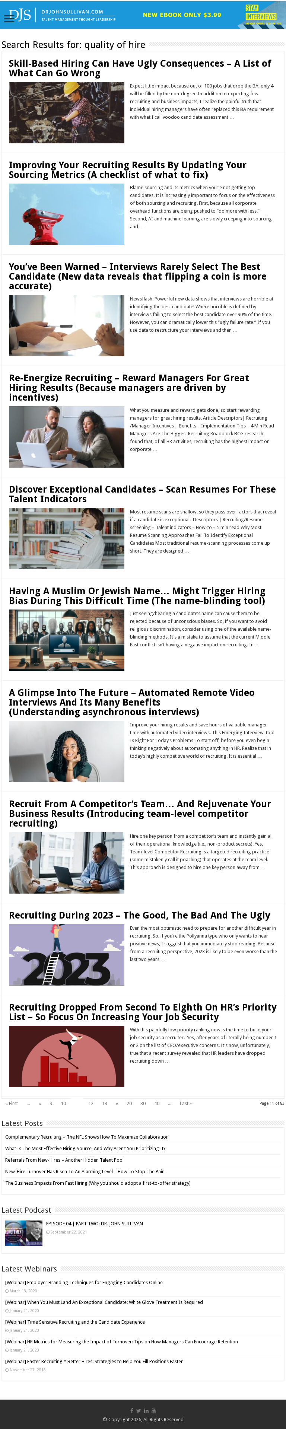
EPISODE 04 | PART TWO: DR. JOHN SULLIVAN (94, 1223)
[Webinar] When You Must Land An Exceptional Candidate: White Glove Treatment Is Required (104, 1302)
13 (104, 1103)
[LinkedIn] (146, 1410)
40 (156, 1103)
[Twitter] (139, 1410)
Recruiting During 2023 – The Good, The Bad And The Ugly (139, 915)
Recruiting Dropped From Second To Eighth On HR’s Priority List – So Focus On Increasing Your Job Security (143, 1012)
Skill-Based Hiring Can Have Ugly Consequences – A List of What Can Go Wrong (140, 68)
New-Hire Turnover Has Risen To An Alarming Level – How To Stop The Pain (85, 1171)
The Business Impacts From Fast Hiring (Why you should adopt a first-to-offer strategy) (98, 1183)
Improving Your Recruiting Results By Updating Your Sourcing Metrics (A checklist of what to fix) (128, 170)
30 (143, 1103)
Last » (186, 1103)
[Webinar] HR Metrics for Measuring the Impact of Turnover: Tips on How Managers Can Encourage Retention (121, 1341)
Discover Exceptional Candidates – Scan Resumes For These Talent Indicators (142, 494)
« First (11, 1103)
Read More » (146, 130)
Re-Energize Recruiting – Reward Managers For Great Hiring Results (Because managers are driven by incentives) (129, 388)
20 (129, 1103)
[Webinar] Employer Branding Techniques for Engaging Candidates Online (84, 1282)
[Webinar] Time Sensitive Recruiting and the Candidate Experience (75, 1322)
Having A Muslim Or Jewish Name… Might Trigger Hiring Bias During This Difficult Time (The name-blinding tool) (137, 596)
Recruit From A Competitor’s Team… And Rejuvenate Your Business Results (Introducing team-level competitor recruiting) (140, 814)
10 (63, 1103)
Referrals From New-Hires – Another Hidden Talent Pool (64, 1160)
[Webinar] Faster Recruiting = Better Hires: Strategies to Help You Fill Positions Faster (94, 1361)
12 (90, 1103)
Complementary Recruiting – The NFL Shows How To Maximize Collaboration (87, 1137)
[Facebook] (132, 1410)
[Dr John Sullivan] (143, 15)
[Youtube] (154, 1410)
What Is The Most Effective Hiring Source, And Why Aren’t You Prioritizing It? (85, 1148)
